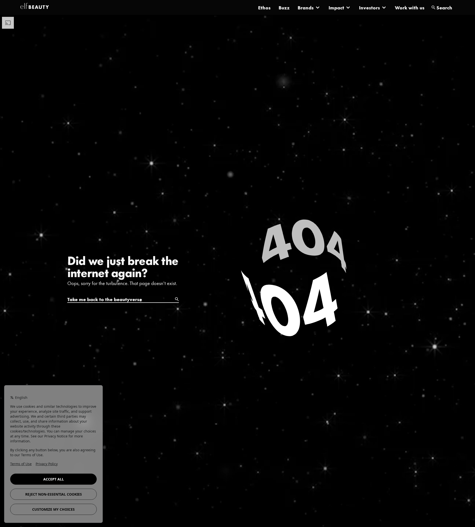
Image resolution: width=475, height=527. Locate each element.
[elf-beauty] (34, 7)
